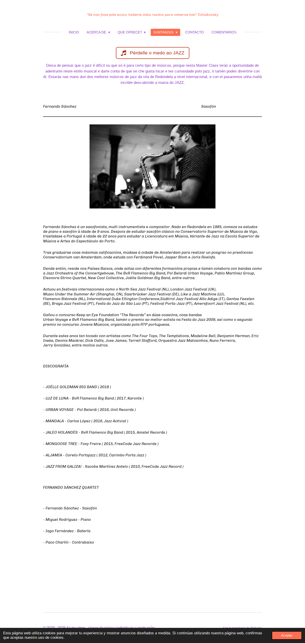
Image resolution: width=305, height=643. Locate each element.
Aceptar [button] (286, 635)
